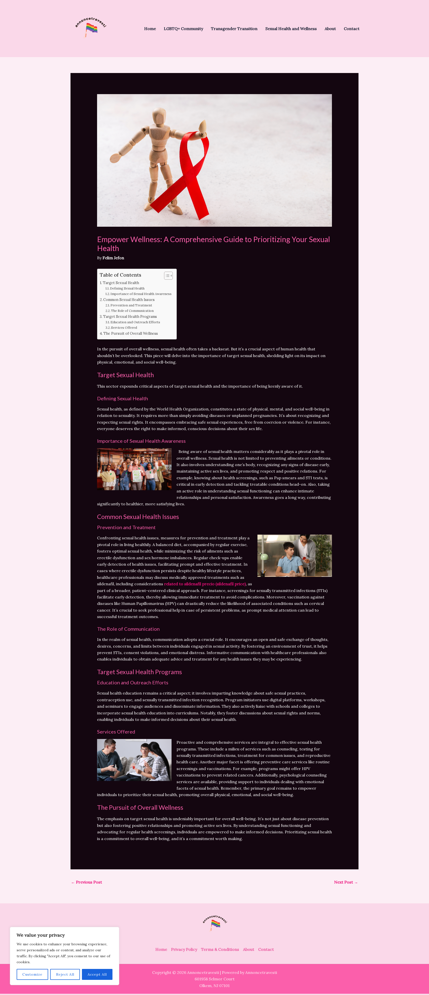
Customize (32, 974)
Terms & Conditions (220, 949)
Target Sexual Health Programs (130, 316)
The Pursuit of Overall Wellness (130, 333)
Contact (351, 28)
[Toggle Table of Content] (166, 275)
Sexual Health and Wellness (291, 28)
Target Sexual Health (121, 282)
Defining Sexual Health (127, 288)
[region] (64, 956)
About (330, 28)
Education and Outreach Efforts (135, 322)
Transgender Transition (234, 28)
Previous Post (86, 882)
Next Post (346, 882)
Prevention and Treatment (131, 305)
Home (150, 28)
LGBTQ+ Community (183, 28)
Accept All (97, 974)
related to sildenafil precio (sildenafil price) (205, 583)
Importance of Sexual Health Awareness (141, 294)
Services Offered (124, 328)
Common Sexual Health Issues (129, 299)
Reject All (65, 974)
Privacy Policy (184, 949)
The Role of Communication (132, 311)
